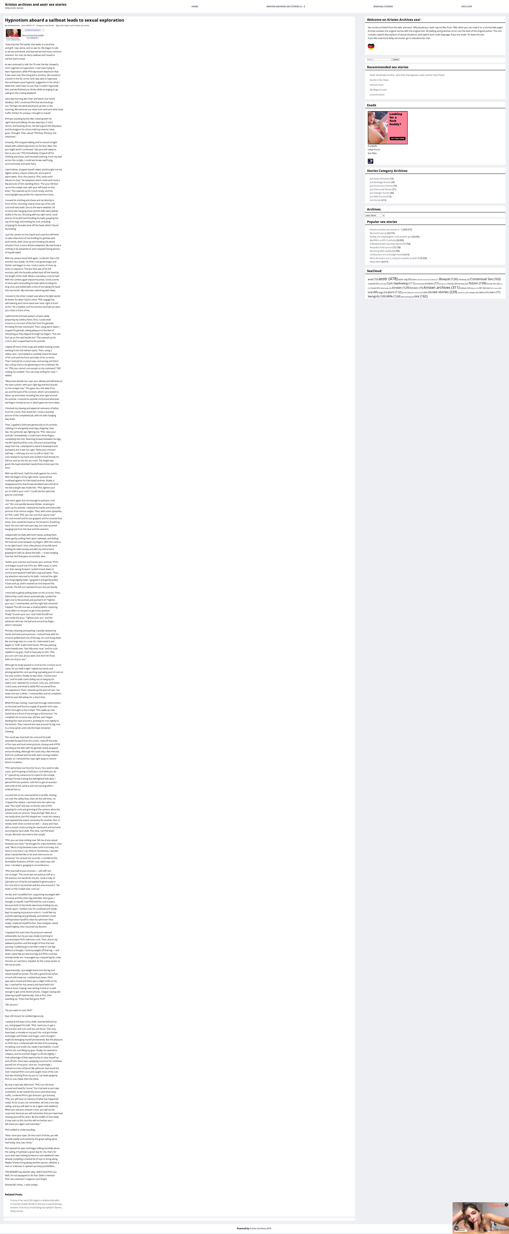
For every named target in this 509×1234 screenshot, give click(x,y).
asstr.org (405, 279)
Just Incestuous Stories (381, 185)
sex (427, 292)
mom (497, 288)
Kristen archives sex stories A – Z (286, 6)
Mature (475, 288)
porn (394, 292)
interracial (386, 288)
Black (435, 279)
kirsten (401, 288)
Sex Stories (49, 25)
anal (373, 279)
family (453, 283)
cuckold (373, 283)
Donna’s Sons (376, 84)
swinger (473, 292)
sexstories (463, 292)
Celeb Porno (374, 149)
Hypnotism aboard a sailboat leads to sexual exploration (64, 20)
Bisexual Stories (383, 6)
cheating (464, 279)
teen (495, 292)
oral (373, 292)
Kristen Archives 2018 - (261, 1228)
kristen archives (441, 287)
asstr (62, 25)
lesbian (465, 288)
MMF (490, 288)
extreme (443, 284)
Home (195, 6)
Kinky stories (16, 1211)
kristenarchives (14, 25)
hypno (67, 25)
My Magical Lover (378, 89)
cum (382, 284)
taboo (484, 292)
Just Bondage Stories (380, 182)
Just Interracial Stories (381, 189)
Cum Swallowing (401, 283)
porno (406, 292)
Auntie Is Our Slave (379, 79)
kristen (417, 288)
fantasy (463, 283)
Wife (393, 296)
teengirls (377, 296)
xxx (421, 296)
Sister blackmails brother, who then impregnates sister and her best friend (407, 75)
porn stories (75, 25)
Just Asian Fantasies (379, 178)
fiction (477, 283)
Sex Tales (372, 153)
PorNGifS (372, 146)
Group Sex (493, 283)
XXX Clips (466, 6)
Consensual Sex (485, 279)
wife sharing (407, 297)
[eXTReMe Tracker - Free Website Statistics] (370, 162)
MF (482, 288)
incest (375, 288)
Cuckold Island (377, 94)
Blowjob (448, 279)
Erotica (419, 284)
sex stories (85, 25)
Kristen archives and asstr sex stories (35, 4)
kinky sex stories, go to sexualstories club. (409, 38)
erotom (432, 283)
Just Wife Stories (378, 196)
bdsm (416, 279)
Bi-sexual (426, 279)
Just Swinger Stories (380, 192)
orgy (382, 292)
